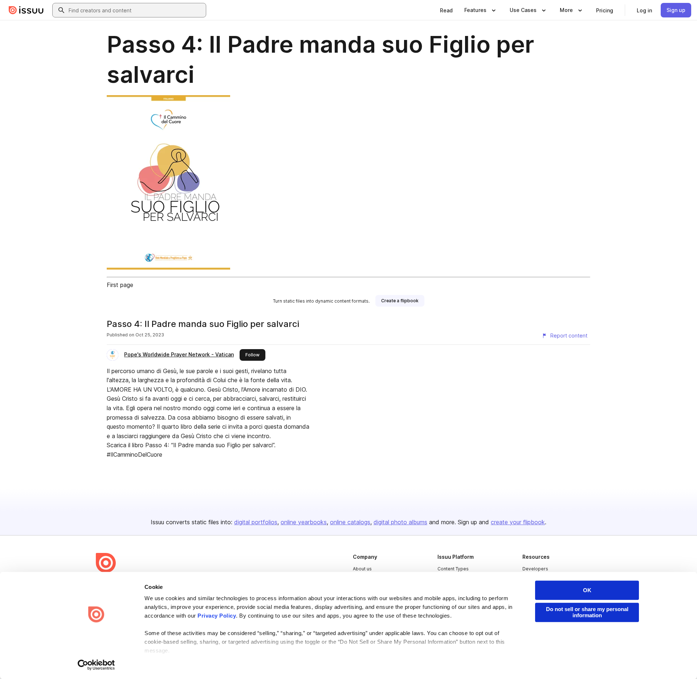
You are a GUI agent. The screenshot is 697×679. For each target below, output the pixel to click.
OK (587, 590)
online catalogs (350, 522)
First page (120, 284)
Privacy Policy (216, 616)
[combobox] (136, 10)
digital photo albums (400, 522)
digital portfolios (255, 522)
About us (362, 568)
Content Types (453, 568)
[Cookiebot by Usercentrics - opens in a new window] (96, 664)
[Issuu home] (26, 10)
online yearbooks (304, 522)
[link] (446, 10)
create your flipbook (518, 522)
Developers (535, 568)
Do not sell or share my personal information (587, 612)
